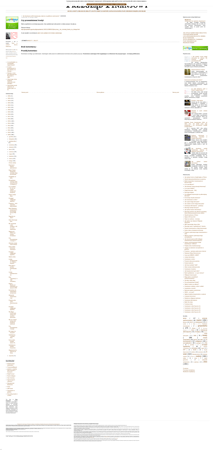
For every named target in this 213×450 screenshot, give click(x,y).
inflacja (193, 328)
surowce (200, 352)
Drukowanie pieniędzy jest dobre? (193, 80)
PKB (206, 343)
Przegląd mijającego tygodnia (12, 200)
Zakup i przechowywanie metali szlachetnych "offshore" (193, 243)
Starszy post (175, 92)
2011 (9, 130)
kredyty (30, 40)
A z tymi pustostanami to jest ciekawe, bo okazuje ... (11, 69)
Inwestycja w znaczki (190, 288)
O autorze (185, 368)
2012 (9, 128)
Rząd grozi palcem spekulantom (13, 166)
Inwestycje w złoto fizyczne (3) (192, 310)
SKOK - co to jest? (189, 292)
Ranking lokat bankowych (10, 364)
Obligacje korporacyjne (191, 275)
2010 (9, 132)
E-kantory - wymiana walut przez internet (195, 251)
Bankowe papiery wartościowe (192, 290)
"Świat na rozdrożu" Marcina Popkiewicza (11, 45)
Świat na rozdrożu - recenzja (192, 219)
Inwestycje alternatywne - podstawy (194, 205)
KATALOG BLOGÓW (115, 11)
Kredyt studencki (189, 263)
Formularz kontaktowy (189, 370)
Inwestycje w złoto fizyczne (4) (192, 312)
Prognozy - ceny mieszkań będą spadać (13, 205)
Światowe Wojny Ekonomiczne (193, 253)
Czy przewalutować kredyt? (192, 282)
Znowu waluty (12, 162)
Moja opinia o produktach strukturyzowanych (191, 277)
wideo (184, 358)
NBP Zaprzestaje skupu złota (192, 224)
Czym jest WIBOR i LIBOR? (192, 255)
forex (194, 324)
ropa (202, 348)
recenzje (194, 348)
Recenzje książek (189, 192)
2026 (9, 96)
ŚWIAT (99, 11)
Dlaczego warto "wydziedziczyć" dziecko (195, 226)
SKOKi (194, 349)
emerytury (199, 322)
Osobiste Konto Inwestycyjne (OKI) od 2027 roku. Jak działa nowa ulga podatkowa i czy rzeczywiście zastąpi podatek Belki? (196, 124)
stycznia (11, 355)
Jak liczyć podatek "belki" (191, 265)
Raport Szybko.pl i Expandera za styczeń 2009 (13, 285)
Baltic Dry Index (189, 302)
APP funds (10, 388)
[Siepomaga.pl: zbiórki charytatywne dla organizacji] (12, 28)
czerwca (11, 151)
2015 (9, 121)
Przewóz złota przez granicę (192, 261)
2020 (9, 109)
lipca (10, 149)
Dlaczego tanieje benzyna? (192, 207)
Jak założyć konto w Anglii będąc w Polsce (196, 177)
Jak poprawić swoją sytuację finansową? (195, 186)
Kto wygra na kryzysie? (12, 332)
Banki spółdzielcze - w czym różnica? (194, 273)
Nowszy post (25, 92)
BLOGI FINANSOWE (188, 37)
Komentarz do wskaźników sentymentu (12, 291)
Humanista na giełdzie (11, 391)
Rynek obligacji (11, 376)
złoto (205, 362)
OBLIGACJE (81, 11)
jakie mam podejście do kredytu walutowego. (50, 33)
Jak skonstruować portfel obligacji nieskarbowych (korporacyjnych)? (193, 239)
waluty (36, 40)
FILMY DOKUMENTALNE (189, 41)
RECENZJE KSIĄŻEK (132, 11)
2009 (9, 134)
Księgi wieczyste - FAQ (191, 190)
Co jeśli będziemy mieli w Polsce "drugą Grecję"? (199, 89)
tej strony (116, 438)
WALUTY (88, 11)
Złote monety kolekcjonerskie (192, 267)
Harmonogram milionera (11, 380)
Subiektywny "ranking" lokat (12, 336)
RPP (184, 349)
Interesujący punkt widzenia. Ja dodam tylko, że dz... (12, 87)
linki (195, 335)
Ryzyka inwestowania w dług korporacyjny (196, 228)
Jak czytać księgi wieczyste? (192, 201)
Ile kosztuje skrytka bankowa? (192, 197)
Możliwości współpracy (189, 371)
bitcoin (184, 322)
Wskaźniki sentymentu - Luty (13, 296)
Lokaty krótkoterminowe (13, 273)
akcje (184, 318)
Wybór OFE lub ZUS (190, 217)
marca (10, 158)
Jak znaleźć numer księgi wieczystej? (194, 203)
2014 (9, 123)
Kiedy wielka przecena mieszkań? (12, 248)
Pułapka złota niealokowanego (193, 245)
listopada (11, 139)
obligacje (198, 341)
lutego (10, 160)
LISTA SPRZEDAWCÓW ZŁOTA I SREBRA (194, 36)
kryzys (205, 331)
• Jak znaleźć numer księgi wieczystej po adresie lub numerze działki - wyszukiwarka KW (199, 58)
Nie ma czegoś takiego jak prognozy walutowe (13, 321)
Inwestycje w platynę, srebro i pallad (194, 286)
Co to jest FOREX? (190, 188)
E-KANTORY (105, 11)
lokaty (204, 335)
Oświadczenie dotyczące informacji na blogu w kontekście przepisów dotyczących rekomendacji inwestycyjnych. (38, 424)
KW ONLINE (142, 11)
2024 (9, 100)
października (12, 141)
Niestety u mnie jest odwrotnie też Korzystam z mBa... (12, 75)
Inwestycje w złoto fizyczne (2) (192, 308)
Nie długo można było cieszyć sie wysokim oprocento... (12, 314)
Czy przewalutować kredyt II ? (13, 239)
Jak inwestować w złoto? (191, 199)
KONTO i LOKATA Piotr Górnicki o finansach (12, 370)
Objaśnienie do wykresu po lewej (13, 351)
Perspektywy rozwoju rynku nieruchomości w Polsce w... (13, 182)
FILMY (123, 11)
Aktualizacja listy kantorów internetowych (195, 21)
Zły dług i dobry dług (190, 280)
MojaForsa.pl (10, 374)
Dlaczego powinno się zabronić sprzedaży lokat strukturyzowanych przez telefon (196, 212)
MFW (195, 339)
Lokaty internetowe (190, 257)
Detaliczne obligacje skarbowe (192, 298)
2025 (9, 98)
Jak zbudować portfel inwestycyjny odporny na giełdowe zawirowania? (41, 16)
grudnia (11, 136)
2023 (9, 102)
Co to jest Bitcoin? (189, 184)
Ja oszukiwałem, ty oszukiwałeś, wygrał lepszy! (12, 63)
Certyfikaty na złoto (12, 177)
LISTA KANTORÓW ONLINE (190, 34)
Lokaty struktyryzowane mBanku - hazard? (13, 261)
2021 (9, 107)
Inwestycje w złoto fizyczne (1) (192, 306)
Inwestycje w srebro (190, 259)
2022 (9, 105)
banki (199, 320)
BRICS (191, 322)
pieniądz (198, 343)
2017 (9, 116)
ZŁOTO (94, 11)
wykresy (196, 362)
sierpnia (11, 147)
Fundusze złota (189, 304)
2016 (9, 118)
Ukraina (192, 356)
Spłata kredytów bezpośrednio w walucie (195, 294)
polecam (13, 51)
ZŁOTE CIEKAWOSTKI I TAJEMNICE (193, 39)
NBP (201, 339)
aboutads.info (92, 437)
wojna (195, 358)
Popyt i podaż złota (12, 195)
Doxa (8, 386)
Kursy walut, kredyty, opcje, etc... (12, 341)
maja (10, 154)
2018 (9, 114)
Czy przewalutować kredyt (13, 327)
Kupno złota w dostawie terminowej (194, 230)
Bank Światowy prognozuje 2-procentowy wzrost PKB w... (13, 211)
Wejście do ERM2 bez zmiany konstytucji (12, 233)
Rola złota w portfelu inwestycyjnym (13, 267)
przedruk (192, 344)
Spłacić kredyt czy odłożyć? (192, 284)
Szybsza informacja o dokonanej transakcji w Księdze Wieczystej (199, 137)
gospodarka (202, 326)
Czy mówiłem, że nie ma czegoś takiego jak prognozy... (12, 189)
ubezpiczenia (196, 354)
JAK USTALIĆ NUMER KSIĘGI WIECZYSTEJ (195, 33)
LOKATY (74, 11)
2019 (9, 112)
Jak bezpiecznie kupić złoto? (192, 271)
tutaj (12, 49)
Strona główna (100, 92)
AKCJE (69, 11)
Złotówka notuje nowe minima (13, 243)
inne (192, 330)
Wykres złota (12, 256)
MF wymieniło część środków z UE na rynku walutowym (13, 226)
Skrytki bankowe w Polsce (198, 69)
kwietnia (11, 156)
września (11, 145)
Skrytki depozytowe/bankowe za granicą (195, 179)
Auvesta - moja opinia (197, 100)
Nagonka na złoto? (12, 217)
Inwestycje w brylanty (190, 269)
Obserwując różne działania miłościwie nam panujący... (12, 81)
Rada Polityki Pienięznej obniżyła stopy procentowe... (13, 172)
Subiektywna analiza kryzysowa (12, 346)
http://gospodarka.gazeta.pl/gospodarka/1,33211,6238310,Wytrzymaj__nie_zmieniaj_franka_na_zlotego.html (50, 29)
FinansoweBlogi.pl (12, 367)
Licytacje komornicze (190, 296)
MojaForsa (188, 19)
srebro (193, 352)
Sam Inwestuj (10, 378)
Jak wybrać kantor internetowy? (193, 209)
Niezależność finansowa (10, 384)
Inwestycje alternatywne (191, 300)
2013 (9, 125)
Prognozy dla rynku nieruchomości (13, 302)
